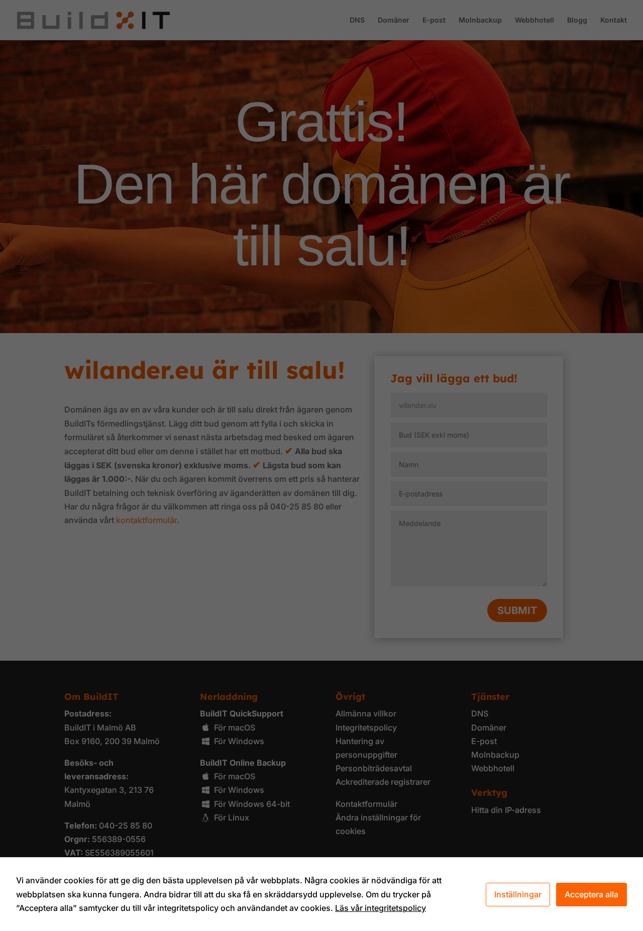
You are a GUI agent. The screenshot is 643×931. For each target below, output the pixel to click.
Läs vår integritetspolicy (380, 908)
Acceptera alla (591, 894)
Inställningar (518, 894)
